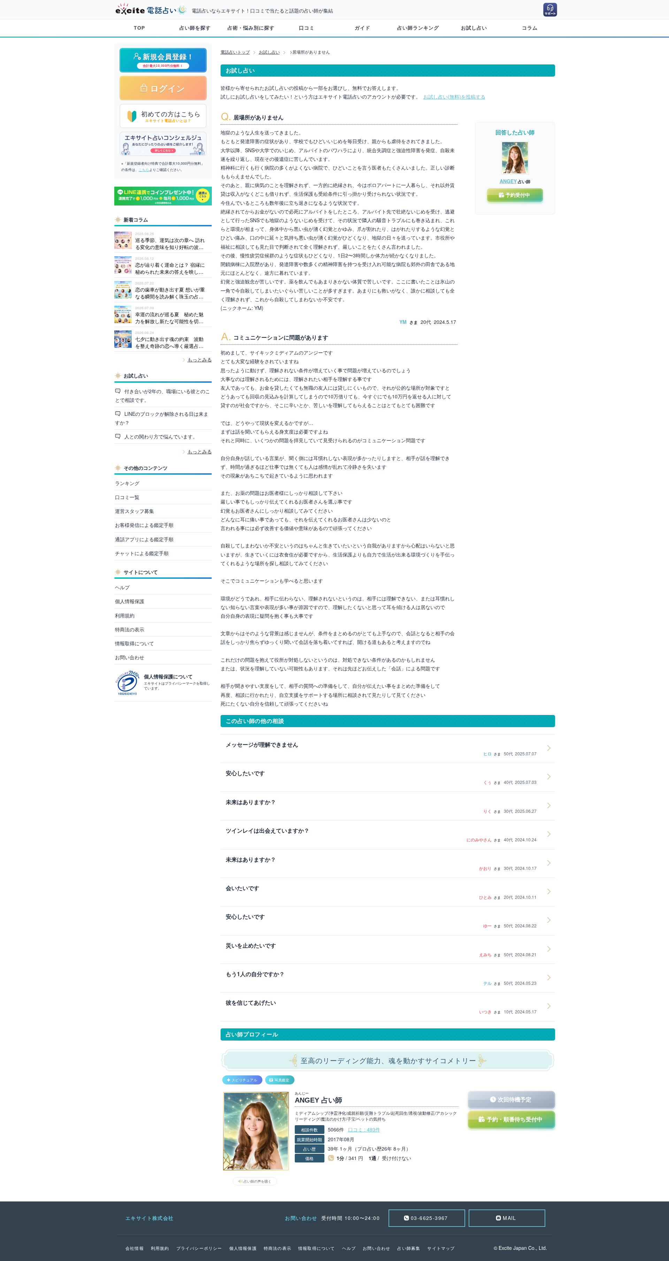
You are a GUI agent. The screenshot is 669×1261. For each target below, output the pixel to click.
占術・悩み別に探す (251, 28)
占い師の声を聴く (257, 1181)
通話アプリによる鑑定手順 (144, 539)
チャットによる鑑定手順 (142, 553)
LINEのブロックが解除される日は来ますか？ (162, 418)
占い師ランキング (418, 28)
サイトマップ (441, 1248)
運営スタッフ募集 (134, 510)
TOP (139, 28)
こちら (144, 169)
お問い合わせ (129, 657)
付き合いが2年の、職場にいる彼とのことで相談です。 (162, 395)
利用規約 (124, 615)
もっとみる (199, 359)
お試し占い (474, 28)
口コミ (307, 28)
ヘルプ (122, 587)
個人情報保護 (129, 601)
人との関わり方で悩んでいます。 (160, 436)
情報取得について (134, 643)
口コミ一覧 (127, 496)
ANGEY (508, 181)
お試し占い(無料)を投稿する (454, 96)
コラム (530, 28)
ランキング (127, 483)
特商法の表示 (129, 629)
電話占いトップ (235, 52)
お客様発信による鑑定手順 (144, 524)
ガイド (362, 28)
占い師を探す (195, 28)
